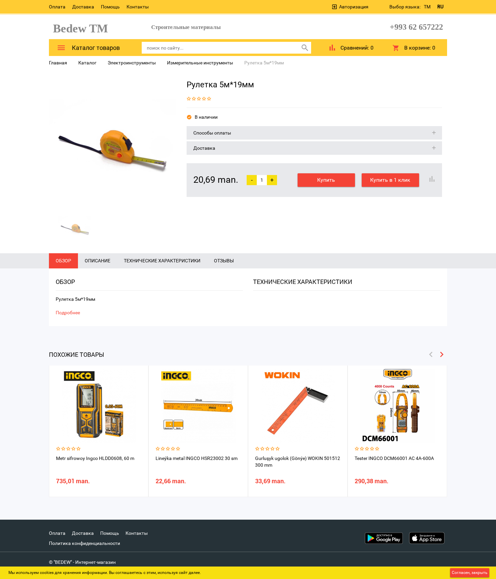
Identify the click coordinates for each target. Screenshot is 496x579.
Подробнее (68, 312)
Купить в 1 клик (390, 180)
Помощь (110, 6)
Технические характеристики (162, 260)
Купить (326, 180)
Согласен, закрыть (470, 572)
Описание (97, 260)
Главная (58, 62)
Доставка (83, 6)
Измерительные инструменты (200, 62)
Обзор (63, 260)
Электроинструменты (132, 62)
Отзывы (224, 260)
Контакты (138, 6)
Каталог (87, 62)
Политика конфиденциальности (84, 543)
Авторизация (353, 6)
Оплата (57, 6)
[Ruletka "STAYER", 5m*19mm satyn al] (112, 141)
